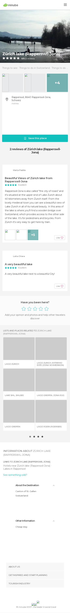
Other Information (25, 520)
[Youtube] (42, 594)
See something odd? (15, 475)
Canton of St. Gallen (25, 491)
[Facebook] (30, 594)
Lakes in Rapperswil (14, 468)
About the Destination (27, 485)
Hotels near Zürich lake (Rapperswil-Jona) (27, 465)
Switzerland (21, 495)
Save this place (37, 138)
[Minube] (10, 5)
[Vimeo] (38, 594)
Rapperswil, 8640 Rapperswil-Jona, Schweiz (31, 99)
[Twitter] (34, 594)
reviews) (31, 59)
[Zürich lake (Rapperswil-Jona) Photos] (35, 36)
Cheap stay (21, 526)
